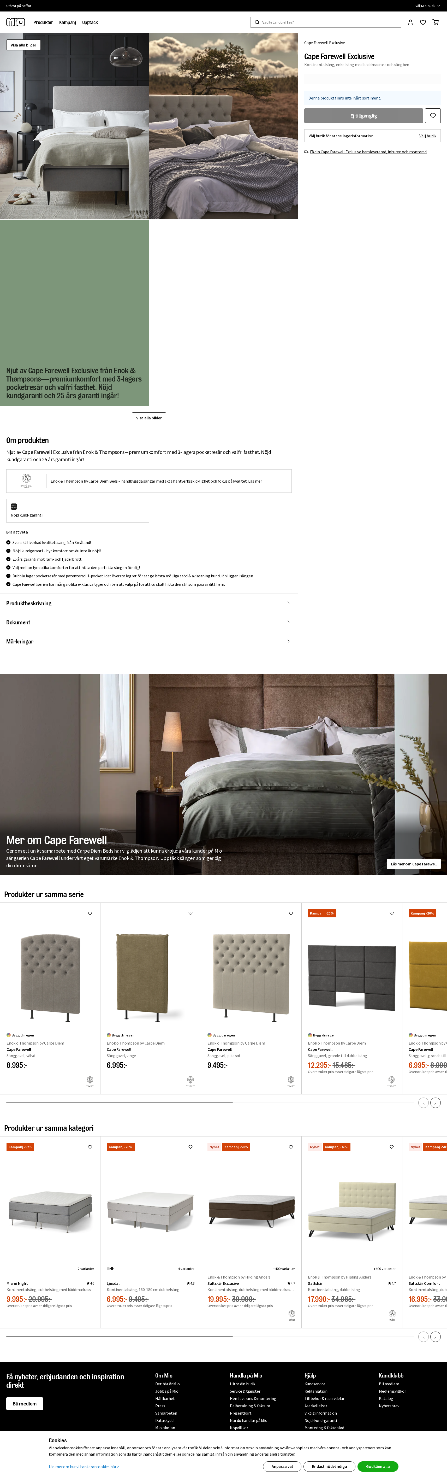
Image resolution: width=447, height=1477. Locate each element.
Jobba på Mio (166, 1391)
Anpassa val (282, 1466)
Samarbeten (166, 1413)
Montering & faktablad (324, 1427)
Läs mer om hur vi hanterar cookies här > (84, 1466)
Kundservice (315, 1383)
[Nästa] (435, 1103)
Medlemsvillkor (392, 1391)
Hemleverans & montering (253, 1398)
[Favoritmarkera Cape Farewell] (90, 913)
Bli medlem (25, 1403)
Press (160, 1405)
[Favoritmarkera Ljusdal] (190, 1147)
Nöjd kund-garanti (27, 515)
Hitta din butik (242, 1383)
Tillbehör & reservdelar (324, 1398)
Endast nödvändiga (329, 1466)
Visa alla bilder (23, 45)
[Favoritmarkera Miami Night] (90, 1147)
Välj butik (427, 135)
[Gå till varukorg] (435, 22)
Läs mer (255, 481)
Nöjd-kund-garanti (321, 1420)
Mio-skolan (165, 1427)
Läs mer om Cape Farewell (414, 863)
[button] (74, 126)
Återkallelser (316, 1405)
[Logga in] (410, 22)
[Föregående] (423, 1103)
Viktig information (321, 1413)
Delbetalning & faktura (250, 1405)
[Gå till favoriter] (423, 22)
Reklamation (316, 1391)
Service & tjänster (245, 1391)
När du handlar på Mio (248, 1420)
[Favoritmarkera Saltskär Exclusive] (291, 1147)
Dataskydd (164, 1420)
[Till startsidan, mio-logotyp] (15, 22)
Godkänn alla (378, 1466)
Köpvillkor (239, 1427)
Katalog (386, 1398)
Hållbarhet (165, 1398)
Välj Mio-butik (425, 5)
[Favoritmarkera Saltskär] (392, 1147)
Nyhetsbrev (389, 1405)
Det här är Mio (167, 1383)
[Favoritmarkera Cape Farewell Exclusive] (433, 115)
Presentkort (241, 1413)
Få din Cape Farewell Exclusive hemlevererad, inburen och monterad (368, 151)
